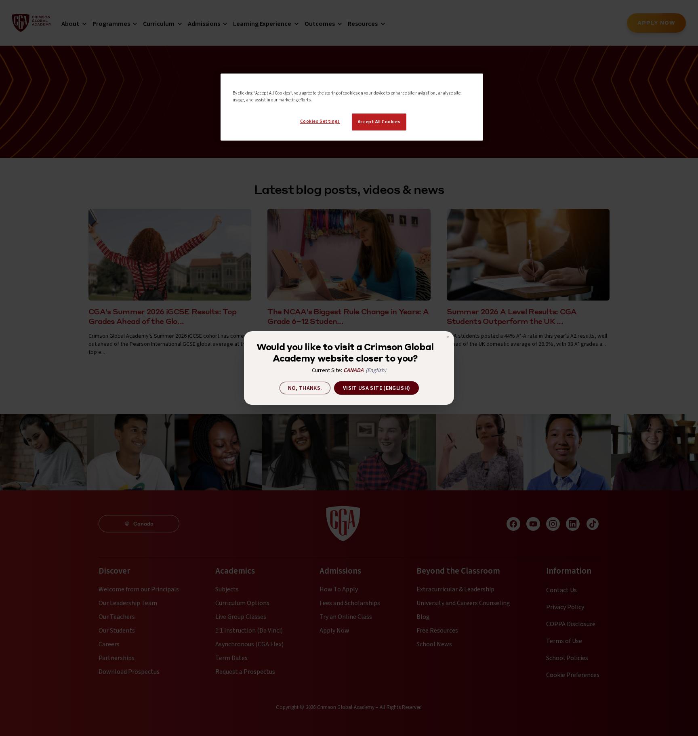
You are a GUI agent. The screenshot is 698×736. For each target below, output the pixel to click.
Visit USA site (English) (376, 388)
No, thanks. (305, 388)
